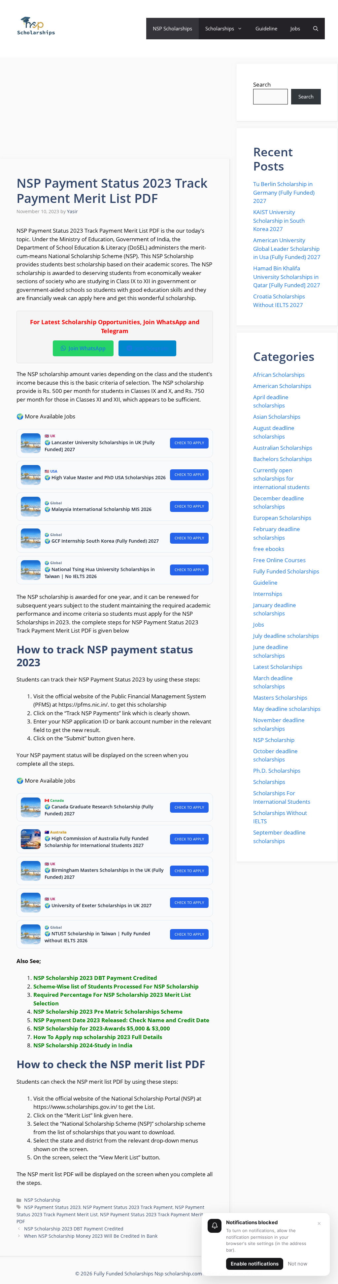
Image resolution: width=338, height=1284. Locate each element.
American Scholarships (282, 386)
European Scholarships (282, 518)
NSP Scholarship (42, 1200)
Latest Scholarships (277, 667)
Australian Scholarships (282, 447)
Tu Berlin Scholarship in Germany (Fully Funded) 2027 (284, 192)
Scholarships (219, 28)
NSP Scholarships (172, 28)
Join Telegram (151, 348)
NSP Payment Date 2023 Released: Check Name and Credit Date (121, 1020)
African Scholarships (279, 374)
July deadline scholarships (286, 636)
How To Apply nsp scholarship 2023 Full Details (97, 1037)
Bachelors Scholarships (282, 459)
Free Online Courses (279, 560)
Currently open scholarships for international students (281, 478)
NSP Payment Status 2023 (52, 1207)
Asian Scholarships (276, 416)
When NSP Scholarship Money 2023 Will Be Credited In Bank (90, 1236)
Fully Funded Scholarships (286, 571)
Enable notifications (255, 1264)
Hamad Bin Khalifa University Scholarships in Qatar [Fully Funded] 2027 (286, 276)
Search (262, 84)
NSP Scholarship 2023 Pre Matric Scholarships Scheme (108, 1011)
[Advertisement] (115, 110)
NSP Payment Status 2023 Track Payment (128, 1207)
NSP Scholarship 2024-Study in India (82, 1045)
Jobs (295, 28)
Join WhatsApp (87, 348)
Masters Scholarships (280, 697)
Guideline (266, 28)
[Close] (319, 1223)
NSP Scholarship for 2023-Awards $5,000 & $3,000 (101, 1028)
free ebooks (268, 549)
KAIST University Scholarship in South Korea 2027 (279, 220)
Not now (297, 1264)
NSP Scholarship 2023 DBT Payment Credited (73, 1229)
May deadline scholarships (287, 709)
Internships (267, 594)
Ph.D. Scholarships (276, 770)
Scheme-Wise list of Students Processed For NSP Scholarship (116, 986)
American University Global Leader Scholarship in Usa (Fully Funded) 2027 (287, 248)
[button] (316, 28)
